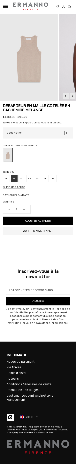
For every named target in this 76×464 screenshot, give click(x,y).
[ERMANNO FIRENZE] (30, 6)
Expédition (30, 122)
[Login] (63, 6)
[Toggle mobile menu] (5, 6)
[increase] (24, 209)
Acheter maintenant (38, 231)
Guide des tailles (14, 187)
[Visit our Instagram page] (10, 417)
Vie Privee (14, 367)
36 (6, 178)
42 (29, 178)
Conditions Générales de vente (29, 384)
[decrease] (9, 209)
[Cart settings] (69, 6)
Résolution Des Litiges (23, 390)
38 (14, 178)
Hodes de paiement (21, 361)
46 (45, 178)
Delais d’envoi (16, 373)
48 (53, 178)
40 (21, 178)
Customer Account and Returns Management (30, 397)
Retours (13, 378)
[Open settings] (58, 6)
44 (37, 178)
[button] (66, 96)
